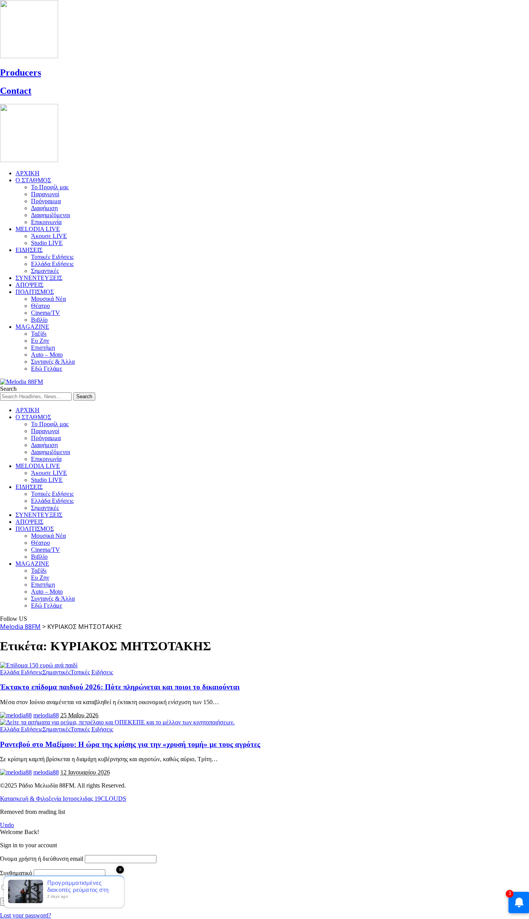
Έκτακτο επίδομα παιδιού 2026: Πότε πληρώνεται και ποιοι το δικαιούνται (120, 687)
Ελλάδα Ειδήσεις (21, 672)
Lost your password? (25, 915)
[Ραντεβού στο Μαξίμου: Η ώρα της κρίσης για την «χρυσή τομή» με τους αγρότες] (117, 722)
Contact (15, 91)
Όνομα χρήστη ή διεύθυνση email (41, 858)
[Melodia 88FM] (21, 381)
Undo (7, 825)
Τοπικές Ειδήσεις (91, 672)
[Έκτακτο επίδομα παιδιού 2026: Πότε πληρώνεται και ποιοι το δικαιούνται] (38, 665)
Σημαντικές (56, 672)
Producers (20, 72)
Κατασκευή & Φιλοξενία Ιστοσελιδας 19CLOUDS (63, 798)
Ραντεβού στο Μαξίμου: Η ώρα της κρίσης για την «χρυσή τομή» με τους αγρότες (130, 744)
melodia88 (46, 715)
